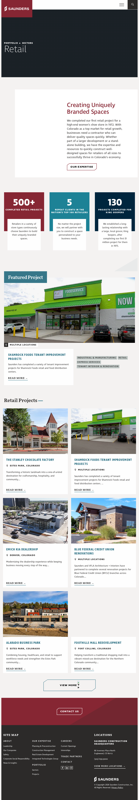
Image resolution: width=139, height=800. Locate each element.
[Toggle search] (132, 5)
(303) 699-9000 (101, 759)
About (7, 741)
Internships (65, 750)
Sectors (27, 43)
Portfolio (39, 765)
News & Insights (10, 763)
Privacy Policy (117, 787)
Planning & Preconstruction (44, 746)
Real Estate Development (43, 754)
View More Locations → (109, 766)
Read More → (18, 378)
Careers (66, 741)
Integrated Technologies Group (45, 759)
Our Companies (9, 750)
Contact (66, 762)
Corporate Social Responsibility (16, 759)
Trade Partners (71, 756)
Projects (35, 774)
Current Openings (68, 746)
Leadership (7, 746)
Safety (6, 754)
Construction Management (43, 750)
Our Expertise (41, 741)
